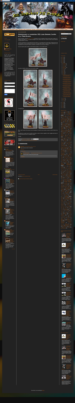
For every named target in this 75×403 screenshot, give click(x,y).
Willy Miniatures (64, 226)
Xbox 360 (64, 227)
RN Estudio (68, 201)
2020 (63, 62)
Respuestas (23, 151)
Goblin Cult (65, 166)
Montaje (62, 189)
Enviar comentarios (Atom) (26, 176)
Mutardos (69, 190)
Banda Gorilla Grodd (68, 125)
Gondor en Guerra (67, 167)
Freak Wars (66, 162)
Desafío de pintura (64, 148)
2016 (63, 106)
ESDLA (17, 29)
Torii (62, 213)
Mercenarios (68, 187)
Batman (44, 29)
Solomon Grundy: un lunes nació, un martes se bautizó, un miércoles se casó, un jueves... (66, 377)
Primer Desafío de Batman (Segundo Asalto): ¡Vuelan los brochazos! (68, 285)
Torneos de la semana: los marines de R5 (12, 191)
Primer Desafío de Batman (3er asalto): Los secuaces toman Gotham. (68, 294)
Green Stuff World (63, 169)
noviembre (64, 64)
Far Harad (62, 160)
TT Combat (70, 213)
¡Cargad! (7, 149)
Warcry (62, 218)
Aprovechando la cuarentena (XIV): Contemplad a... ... (67, 75)
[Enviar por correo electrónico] (33, 139)
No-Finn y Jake (12, 169)
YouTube (68, 227)
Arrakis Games (65, 118)
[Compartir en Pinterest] (38, 139)
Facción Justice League (67, 157)
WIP (69, 226)
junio (63, 71)
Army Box (69, 117)
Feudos (66, 160)
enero (64, 100)
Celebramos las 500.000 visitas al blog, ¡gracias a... (67, 92)
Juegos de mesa (67, 179)
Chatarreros (62, 142)
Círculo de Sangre (68, 142)
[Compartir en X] (35, 139)
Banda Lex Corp (68, 128)
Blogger (43, 390)
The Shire (66, 211)
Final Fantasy (69, 160)
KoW (24, 29)
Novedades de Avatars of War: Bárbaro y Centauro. (67, 88)
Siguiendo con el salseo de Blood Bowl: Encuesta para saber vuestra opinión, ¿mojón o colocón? (66, 266)
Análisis (69, 114)
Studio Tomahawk (66, 208)
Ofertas (62, 193)
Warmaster (62, 225)
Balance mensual (68, 121)
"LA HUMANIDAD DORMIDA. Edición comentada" (12, 223)
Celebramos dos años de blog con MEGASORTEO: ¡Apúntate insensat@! (68, 235)
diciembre (64, 63)
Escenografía (63, 153)
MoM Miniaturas (67, 188)
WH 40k (7, 29)
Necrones (68, 191)
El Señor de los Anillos (24, 140)
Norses (62, 192)
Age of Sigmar (12, 29)
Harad (63, 171)
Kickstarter (65, 180)
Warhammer (63, 219)
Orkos (69, 194)
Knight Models (67, 181)
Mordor (67, 189)
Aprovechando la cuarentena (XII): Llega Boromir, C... (67, 79)
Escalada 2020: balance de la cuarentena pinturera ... (67, 96)
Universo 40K (8, 220)
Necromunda (62, 191)
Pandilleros (66, 195)
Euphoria (48, 29)
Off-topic (65, 193)
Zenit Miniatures (63, 228)
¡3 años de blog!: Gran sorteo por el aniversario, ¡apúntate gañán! (68, 255)
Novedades (67, 192)
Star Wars (33, 29)
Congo (66, 143)
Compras (62, 143)
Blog (70, 138)
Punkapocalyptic (39, 29)
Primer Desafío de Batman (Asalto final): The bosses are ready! (68, 303)
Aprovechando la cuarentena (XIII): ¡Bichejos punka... (67, 77)
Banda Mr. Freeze (64, 129)
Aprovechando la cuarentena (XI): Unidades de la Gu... (67, 81)
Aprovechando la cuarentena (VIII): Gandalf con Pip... (67, 90)
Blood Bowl (21, 29)
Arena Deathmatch (68, 116)
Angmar (66, 115)
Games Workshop (30, 140)
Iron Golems (66, 177)
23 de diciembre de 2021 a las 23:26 (36, 153)
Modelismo (62, 188)
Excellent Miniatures (68, 154)
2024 (63, 57)
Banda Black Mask (65, 124)
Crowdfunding (63, 145)
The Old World (67, 210)
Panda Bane (62, 195)
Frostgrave (52, 29)
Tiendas (65, 212)
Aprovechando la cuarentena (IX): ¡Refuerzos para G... (67, 86)
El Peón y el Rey (8, 208)
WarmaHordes (28, 29)
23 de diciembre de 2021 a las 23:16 (30, 146)
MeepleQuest (62, 187)
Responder (22, 149)
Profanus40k (8, 178)
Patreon (70, 195)
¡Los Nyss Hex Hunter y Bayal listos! (68, 323)
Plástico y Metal (8, 157)
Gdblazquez (22, 146)
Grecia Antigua (68, 168)
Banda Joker (64, 126)
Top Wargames (69, 212)
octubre (64, 66)
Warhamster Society (9, 229)
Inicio (4, 29)
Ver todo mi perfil (6, 50)
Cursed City (68, 145)
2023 (63, 58)
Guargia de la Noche (68, 170)
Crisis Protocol (67, 144)
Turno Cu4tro (64, 214)
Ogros (68, 193)
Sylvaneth (65, 209)
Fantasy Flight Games (67, 159)
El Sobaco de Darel (26, 153)
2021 (63, 61)
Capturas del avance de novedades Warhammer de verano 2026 (12, 240)
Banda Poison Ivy (65, 131)
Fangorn (62, 159)
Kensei (62, 180)
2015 (63, 107)
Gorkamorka (62, 168)
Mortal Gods (57, 29)
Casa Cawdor (68, 141)
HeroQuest (62, 29)
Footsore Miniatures (65, 161)
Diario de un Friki (8, 168)
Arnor (61, 118)
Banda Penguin (69, 130)
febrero (64, 99)
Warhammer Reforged (67, 220)
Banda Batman (69, 123)
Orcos (66, 194)
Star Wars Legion (64, 207)
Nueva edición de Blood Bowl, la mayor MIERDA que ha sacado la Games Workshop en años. (66, 245)
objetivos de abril (31, 38)
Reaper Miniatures (63, 199)
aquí (27, 39)
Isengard (70, 177)
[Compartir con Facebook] (37, 139)
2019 (63, 102)
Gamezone (65, 165)
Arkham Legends (64, 117)
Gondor (34, 140)
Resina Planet (63, 200)
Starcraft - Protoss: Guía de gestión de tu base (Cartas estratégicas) (12, 181)
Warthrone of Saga (68, 225)
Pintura (66, 29)
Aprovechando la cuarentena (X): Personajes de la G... (67, 84)
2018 (63, 103)
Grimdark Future (63, 170)
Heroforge (65, 172)
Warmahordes (67, 224)
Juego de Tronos (64, 178)
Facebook (69, 158)
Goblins (69, 166)
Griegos (69, 169)
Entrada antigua (55, 174)
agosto (64, 68)
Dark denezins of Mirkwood (65, 146)
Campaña (65, 140)
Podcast (62, 197)
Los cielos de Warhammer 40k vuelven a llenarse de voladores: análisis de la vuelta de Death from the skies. (66, 313)
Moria (70, 189)
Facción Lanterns (63, 158)
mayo (64, 72)
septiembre (64, 67)
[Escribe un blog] (34, 139)
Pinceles (63, 196)
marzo (64, 98)
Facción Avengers (64, 155)
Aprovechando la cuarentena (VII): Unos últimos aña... (67, 94)
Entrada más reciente (21, 174)
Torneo (66, 213)
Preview (66, 197)
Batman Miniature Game (66, 135)
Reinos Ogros (68, 199)
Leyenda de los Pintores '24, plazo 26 (12, 231)
